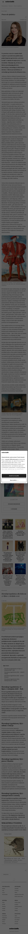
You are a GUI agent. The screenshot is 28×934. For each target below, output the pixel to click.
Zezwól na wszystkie (14, 475)
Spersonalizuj (13, 480)
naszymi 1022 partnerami (11, 459)
